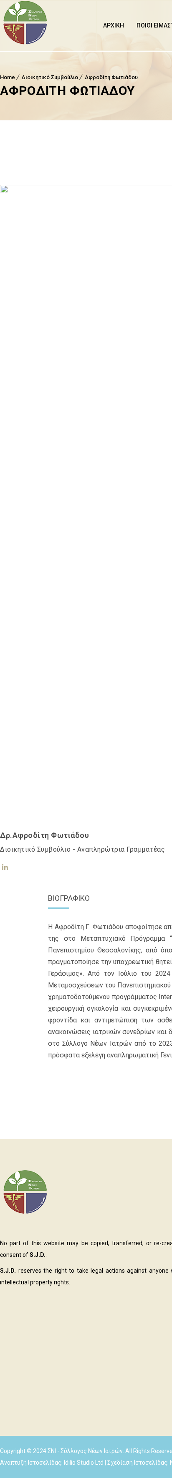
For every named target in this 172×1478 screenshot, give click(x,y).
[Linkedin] (5, 867)
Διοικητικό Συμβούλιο (50, 77)
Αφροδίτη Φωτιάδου (111, 77)
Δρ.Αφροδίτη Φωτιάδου (44, 835)
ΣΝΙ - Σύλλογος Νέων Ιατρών (85, 1451)
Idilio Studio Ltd (84, 1462)
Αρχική (113, 25)
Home (7, 77)
